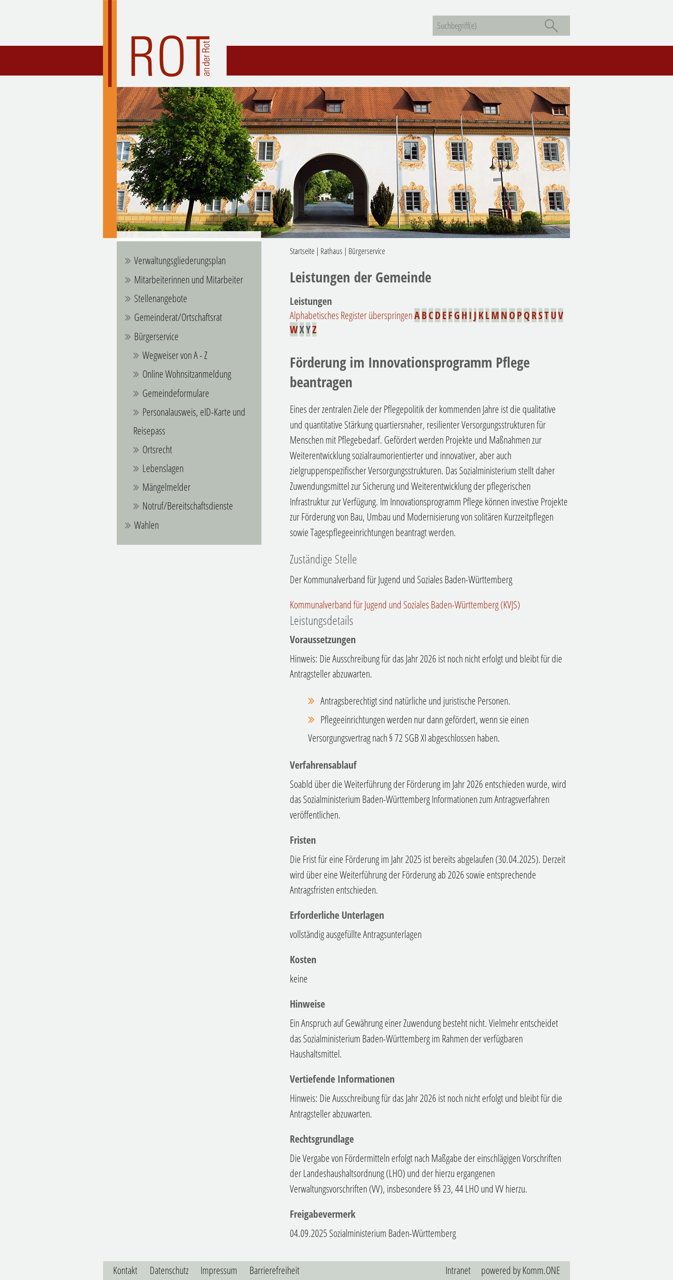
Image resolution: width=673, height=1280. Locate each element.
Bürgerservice (156, 336)
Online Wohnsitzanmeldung (186, 374)
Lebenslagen (163, 468)
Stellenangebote (160, 298)
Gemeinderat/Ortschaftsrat (178, 317)
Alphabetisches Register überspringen (351, 315)
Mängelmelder (166, 487)
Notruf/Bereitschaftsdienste (187, 506)
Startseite (302, 250)
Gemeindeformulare (175, 393)
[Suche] (551, 26)
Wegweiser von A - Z (174, 355)
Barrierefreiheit (274, 1270)
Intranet (458, 1270)
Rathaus (331, 250)
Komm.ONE (541, 1270)
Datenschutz (169, 1270)
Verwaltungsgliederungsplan (180, 260)
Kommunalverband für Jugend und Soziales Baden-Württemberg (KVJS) (405, 604)
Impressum (219, 1270)
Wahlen (146, 525)
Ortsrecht (157, 449)
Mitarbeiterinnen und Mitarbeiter (188, 279)
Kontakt (125, 1270)
